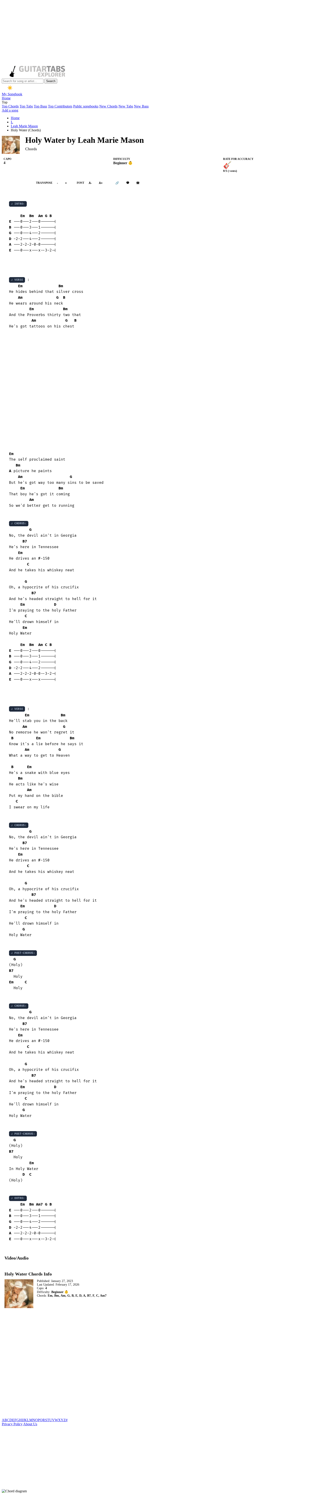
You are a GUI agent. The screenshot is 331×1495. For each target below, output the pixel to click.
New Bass (141, 106)
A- (90, 183)
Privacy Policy (12, 1424)
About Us (30, 1424)
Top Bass (40, 106)
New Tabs (125, 106)
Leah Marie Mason (24, 126)
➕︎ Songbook (16, 183)
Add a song (10, 110)
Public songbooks (85, 106)
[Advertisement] (137, 33)
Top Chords (10, 106)
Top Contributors (60, 106)
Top (4, 102)
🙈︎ (137, 183)
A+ (101, 183)
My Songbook (12, 94)
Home (6, 98)
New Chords (108, 106)
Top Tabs (26, 106)
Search (50, 81)
